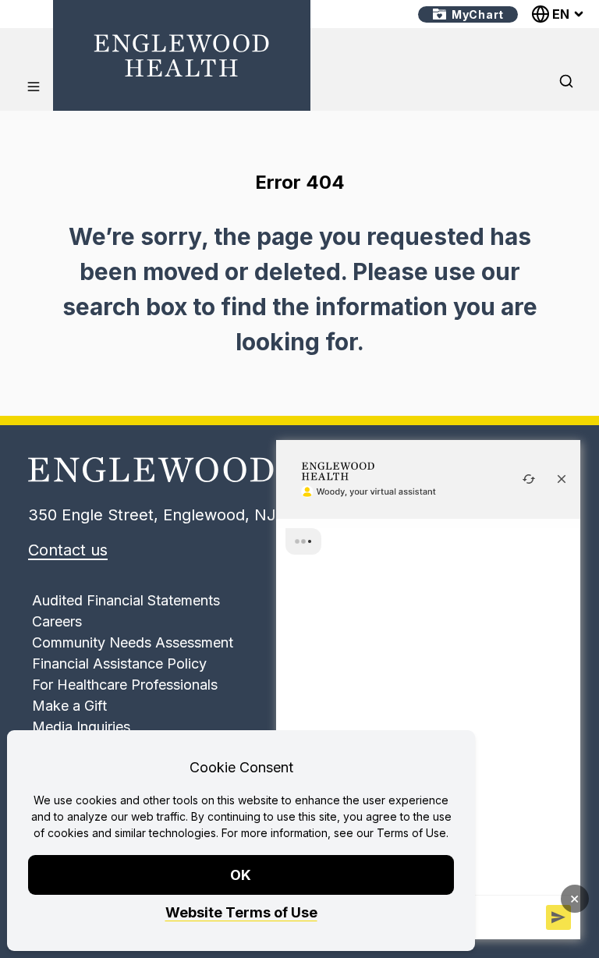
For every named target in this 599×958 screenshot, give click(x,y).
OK (241, 875)
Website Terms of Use (241, 912)
